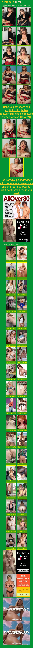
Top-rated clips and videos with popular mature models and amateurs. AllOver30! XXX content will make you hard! (16, 186)
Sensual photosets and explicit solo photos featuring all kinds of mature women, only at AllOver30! (16, 112)
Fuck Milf (11, 2)
